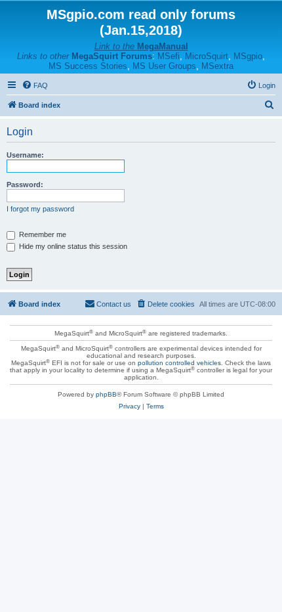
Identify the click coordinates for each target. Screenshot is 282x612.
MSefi (168, 56)
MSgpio (247, 56)
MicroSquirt (206, 56)
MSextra (217, 66)
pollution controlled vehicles (179, 362)
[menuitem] (35, 85)
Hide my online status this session (72, 246)
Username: (25, 155)
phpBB (106, 394)
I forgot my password (40, 209)
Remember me (41, 234)
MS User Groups (164, 66)
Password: (25, 184)
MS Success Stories (88, 66)
